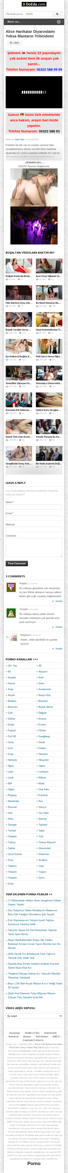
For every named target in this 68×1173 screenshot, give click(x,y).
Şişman (43, 818)
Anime (11, 683)
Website (10, 524)
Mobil (41, 783)
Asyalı (11, 695)
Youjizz (42, 871)
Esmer (42, 724)
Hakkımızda (50, 1033)
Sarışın (42, 807)
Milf (10, 783)
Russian (12, 807)
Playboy (12, 795)
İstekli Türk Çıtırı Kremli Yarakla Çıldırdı (27, 437)
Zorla (10, 883)
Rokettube (13, 801)
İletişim (27, 1036)
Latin (10, 771)
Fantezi (12, 730)
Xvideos (43, 860)
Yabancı (12, 866)
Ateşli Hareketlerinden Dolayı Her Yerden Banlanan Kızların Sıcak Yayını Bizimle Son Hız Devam (34, 944)
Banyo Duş (45, 695)
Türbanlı (12, 836)
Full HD (12, 736)
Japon (42, 765)
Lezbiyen (43, 771)
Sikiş (10, 818)
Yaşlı (41, 866)
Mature (42, 777)
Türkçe (11, 842)
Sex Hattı (44, 813)
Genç (11, 742)
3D (40, 665)
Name (9, 502)
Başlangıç (14, 1033)
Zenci (42, 877)
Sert (10, 813)
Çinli (10, 712)
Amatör (12, 677)
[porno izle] (34, 225)
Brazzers (13, 707)
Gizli (10, 748)
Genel (42, 742)
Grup (10, 754)
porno (23, 1105)
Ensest (42, 718)
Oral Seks (44, 789)
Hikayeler (44, 760)
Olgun (11, 789)
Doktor (11, 718)
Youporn (12, 877)
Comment (11, 535)
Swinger (12, 824)
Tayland (43, 824)
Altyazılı (43, 671)
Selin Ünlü (19, 139)
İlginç (11, 765)
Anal (41, 677)
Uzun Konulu (15, 854)
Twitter (11, 848)
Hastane (43, 754)
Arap (10, 689)
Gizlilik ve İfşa (32, 1033)
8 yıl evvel (32, 583)
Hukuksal (13, 1036)
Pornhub (43, 795)
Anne (41, 683)
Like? (16, 43)
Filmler (42, 730)
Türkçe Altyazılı (47, 842)
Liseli (11, 777)
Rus (41, 801)
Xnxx (11, 860)
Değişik (43, 712)
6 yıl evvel (32, 609)
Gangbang (44, 736)
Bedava (12, 701)
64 (9, 671)
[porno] (34, 187)
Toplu (41, 830)
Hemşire (12, 760)
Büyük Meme (46, 707)
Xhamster (44, 854)
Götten (42, 748)
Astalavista (45, 689)
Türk (41, 836)
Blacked (43, 701)
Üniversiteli (45, 848)
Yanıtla (58, 601)
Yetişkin (12, 871)
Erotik (11, 724)
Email (9, 513)
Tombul (12, 830)
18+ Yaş (12, 665)
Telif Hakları (42, 1036)
